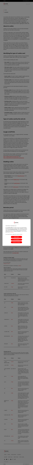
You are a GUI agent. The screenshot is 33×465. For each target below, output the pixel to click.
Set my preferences (16, 239)
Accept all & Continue (16, 242)
